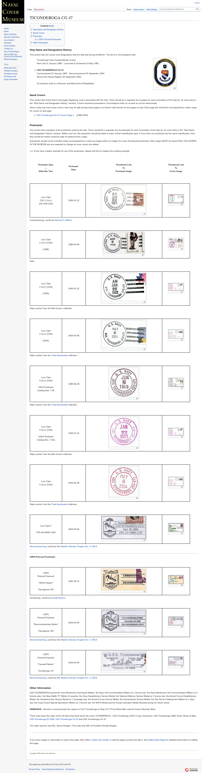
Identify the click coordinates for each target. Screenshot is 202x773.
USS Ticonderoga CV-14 (66, 719)
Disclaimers (70, 769)
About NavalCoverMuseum (53, 769)
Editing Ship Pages (157, 740)
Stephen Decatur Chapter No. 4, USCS (79, 546)
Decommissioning (38, 546)
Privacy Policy (34, 769)
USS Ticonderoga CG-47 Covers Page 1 (55, 115)
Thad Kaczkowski (59, 355)
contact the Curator (100, 740)
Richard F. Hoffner (63, 220)
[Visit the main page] (13, 12)
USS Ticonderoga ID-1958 (42, 719)
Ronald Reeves (58, 598)
